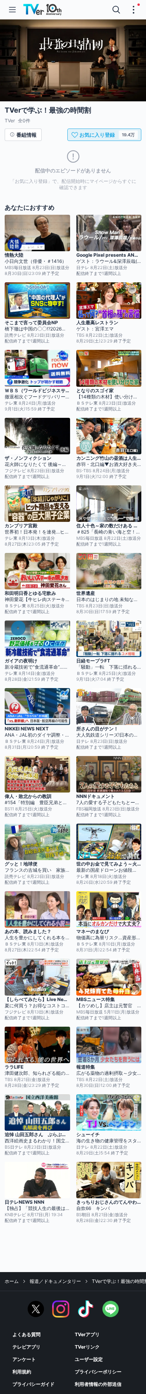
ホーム (12, 1281)
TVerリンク (87, 1347)
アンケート (24, 1359)
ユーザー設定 (89, 1359)
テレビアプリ (26, 1347)
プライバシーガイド (33, 1384)
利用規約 (21, 1372)
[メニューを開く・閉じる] (133, 9)
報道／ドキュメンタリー (55, 1281)
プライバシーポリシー (98, 1372)
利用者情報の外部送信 (98, 1384)
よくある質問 (26, 1334)
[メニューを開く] (12, 9)
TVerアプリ (87, 1334)
